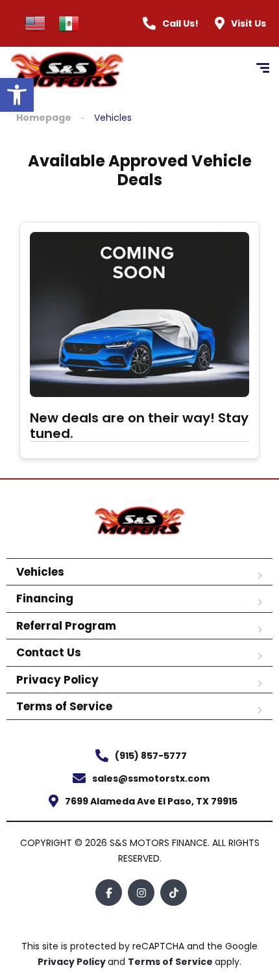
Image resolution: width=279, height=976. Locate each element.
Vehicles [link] (40, 571)
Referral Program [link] (66, 625)
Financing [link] (44, 598)
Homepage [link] (43, 117)
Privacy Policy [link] (57, 679)
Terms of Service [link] (64, 706)
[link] (17, 95)
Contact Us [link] (48, 652)
